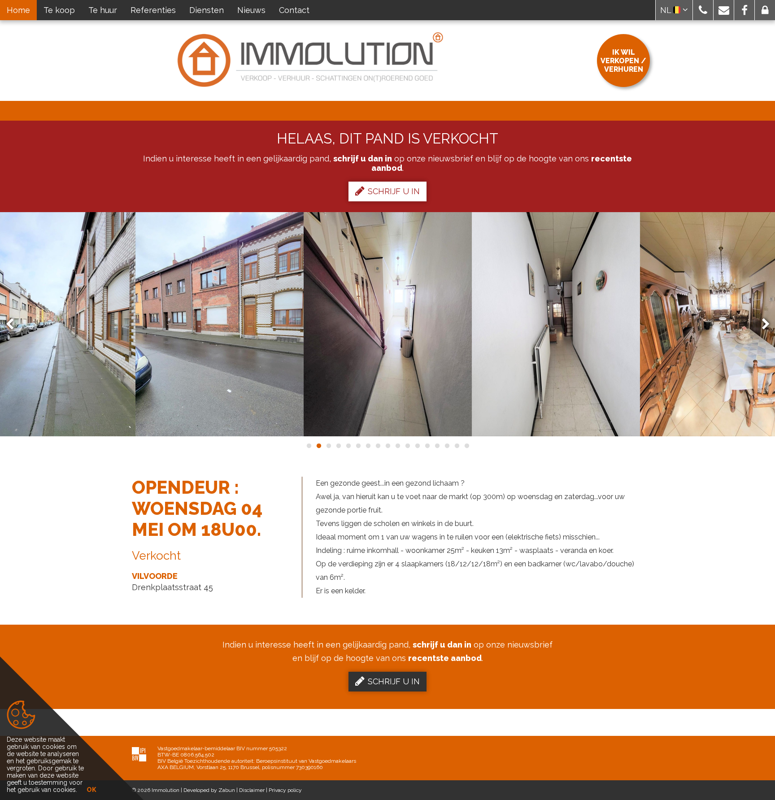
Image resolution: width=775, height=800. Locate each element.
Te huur (102, 10)
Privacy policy (285, 790)
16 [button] (457, 446)
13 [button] (427, 446)
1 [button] (309, 446)
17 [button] (466, 446)
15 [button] (447, 446)
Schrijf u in (394, 191)
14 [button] (437, 446)
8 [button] (378, 446)
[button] (703, 10)
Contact (294, 10)
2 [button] (318, 446)
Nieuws (251, 10)
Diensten (206, 10)
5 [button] (348, 446)
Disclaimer (252, 790)
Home (18, 10)
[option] (219, 324)
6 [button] (358, 446)
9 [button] (387, 446)
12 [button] (417, 446)
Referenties (153, 10)
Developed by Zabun (209, 790)
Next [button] (761, 324)
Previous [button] (14, 324)
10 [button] (397, 446)
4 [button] (338, 446)
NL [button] (666, 10)
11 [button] (407, 446)
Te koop (59, 10)
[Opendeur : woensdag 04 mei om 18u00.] (219, 324)
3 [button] (328, 446)
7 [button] (368, 446)
